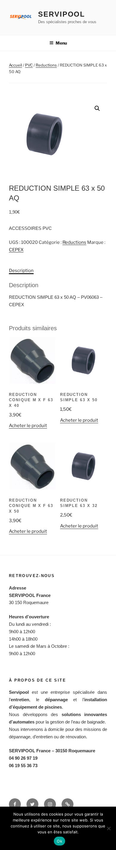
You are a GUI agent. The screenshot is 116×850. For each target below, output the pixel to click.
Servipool (61, 14)
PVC (29, 65)
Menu (61, 42)
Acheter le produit (28, 425)
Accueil (15, 65)
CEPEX (16, 249)
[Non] (109, 828)
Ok (59, 841)
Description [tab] (21, 270)
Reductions (46, 65)
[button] (97, 108)
